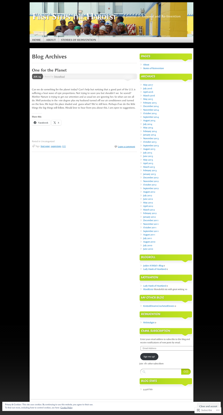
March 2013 (149, 167)
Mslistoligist (148, 322)
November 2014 (151, 110)
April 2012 (148, 206)
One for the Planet (49, 70)
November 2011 (151, 224)
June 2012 (148, 199)
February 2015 (150, 102)
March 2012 (149, 209)
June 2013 (148, 156)
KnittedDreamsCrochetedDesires (158, 306)
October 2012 (149, 184)
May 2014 (148, 127)
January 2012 (149, 217)
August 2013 (149, 149)
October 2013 (149, 142)
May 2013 (148, 160)
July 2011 (147, 238)
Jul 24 (37, 76)
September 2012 (151, 188)
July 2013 (147, 152)
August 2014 (149, 120)
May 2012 (148, 202)
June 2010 (148, 249)
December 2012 (151, 177)
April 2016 (148, 92)
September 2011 (151, 231)
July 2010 (147, 245)
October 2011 (149, 227)
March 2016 (149, 95)
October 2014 (149, 113)
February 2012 (150, 213)
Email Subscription (155, 331)
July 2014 (147, 124)
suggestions (56, 146)
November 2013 (151, 138)
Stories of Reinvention (78, 40)
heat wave (45, 146)
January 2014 (149, 134)
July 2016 (147, 88)
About (51, 40)
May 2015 (148, 99)
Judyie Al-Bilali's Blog (153, 265)
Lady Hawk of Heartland (154, 269)
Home (36, 40)
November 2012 (151, 181)
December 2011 (151, 220)
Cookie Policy (66, 407)
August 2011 (149, 234)
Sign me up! (149, 356)
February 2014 (150, 131)
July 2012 (147, 195)
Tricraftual (59, 76)
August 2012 (149, 192)
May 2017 (148, 85)
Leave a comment (126, 146)
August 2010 (149, 241)
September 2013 (151, 145)
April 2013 (148, 163)
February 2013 (150, 170)
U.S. (64, 146)
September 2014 (151, 117)
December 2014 (151, 106)
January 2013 (149, 174)
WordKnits (148, 289)
